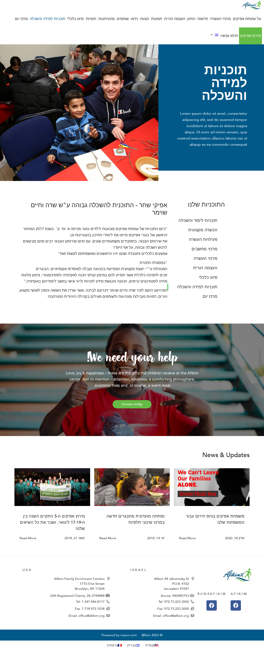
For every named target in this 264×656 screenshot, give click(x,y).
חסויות (91, 18)
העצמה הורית (174, 18)
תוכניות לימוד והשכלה (198, 220)
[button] (132, 404)
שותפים (123, 18)
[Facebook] (236, 605)
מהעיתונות (106, 18)
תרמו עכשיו (229, 35)
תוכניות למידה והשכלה (47, 18)
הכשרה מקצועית (202, 230)
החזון (191, 18)
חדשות (202, 18)
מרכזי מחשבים (204, 249)
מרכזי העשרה (220, 18)
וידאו (134, 18)
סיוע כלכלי (75, 18)
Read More (187, 538)
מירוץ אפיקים (250, 35)
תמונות (156, 18)
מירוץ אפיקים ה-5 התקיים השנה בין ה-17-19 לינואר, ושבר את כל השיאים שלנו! (52, 522)
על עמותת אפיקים (247, 18)
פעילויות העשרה (203, 239)
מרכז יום (21, 18)
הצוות (144, 18)
